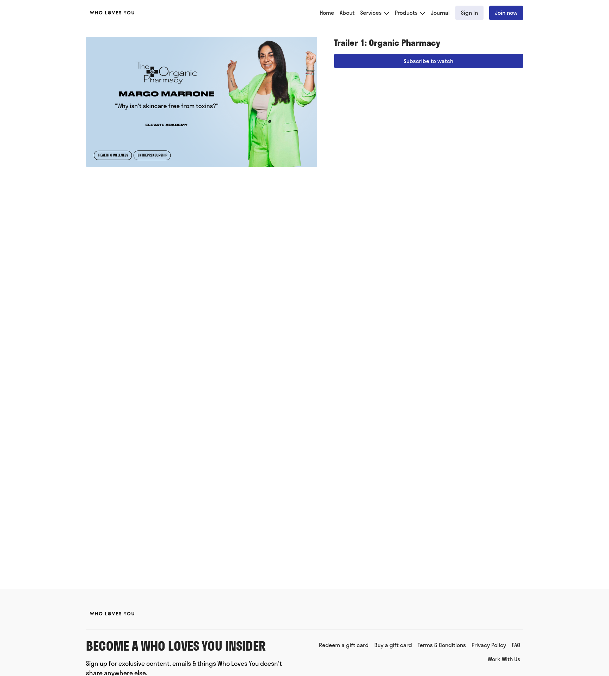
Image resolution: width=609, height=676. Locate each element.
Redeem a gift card (344, 644)
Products (407, 12)
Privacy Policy (489, 644)
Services (371, 12)
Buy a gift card (393, 644)
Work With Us (504, 659)
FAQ (516, 644)
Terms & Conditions (442, 644)
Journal (440, 12)
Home (327, 12)
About (347, 12)
